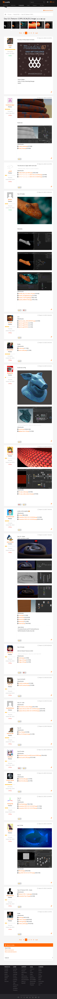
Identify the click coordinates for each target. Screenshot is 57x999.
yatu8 (10, 171)
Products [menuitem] (5, 5)
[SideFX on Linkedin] (38, 997)
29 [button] (42, 30)
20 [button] (32, 30)
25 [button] (38, 30)
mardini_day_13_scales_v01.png (26, 293)
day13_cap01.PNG (23, 323)
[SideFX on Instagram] (24, 997)
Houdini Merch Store (40, 977)
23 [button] (35, 30)
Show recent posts (9, 950)
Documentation (25, 979)
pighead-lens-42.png (23, 431)
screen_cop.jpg (22, 919)
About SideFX (40, 969)
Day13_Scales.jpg (22, 778)
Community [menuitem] (21, 5)
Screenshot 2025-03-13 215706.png (27, 808)
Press (39, 974)
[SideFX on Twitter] (21, 997)
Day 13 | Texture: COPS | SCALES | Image (27, 14)
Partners (7, 981)
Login (53, 2)
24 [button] (36, 30)
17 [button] (29, 30)
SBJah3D (10, 831)
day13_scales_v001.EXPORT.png (26, 321)
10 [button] (21, 30)
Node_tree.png (22, 148)
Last (36, 33)
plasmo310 (10, 454)
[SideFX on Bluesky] (27, 997)
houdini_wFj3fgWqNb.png (25, 295)
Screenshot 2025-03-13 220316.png (27, 519)
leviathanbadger (10, 105)
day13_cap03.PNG (23, 327)
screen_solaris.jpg (22, 923)
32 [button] (45, 30)
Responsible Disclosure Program (33, 983)
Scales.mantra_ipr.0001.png (25, 172)
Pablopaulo (10, 652)
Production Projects (15, 985)
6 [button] (16, 30)
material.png (21, 623)
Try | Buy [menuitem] (42, 5)
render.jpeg (21, 658)
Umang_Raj (10, 803)
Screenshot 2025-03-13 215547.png (27, 806)
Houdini (6, 969)
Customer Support (24, 969)
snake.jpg (20, 917)
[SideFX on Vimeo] (32, 997)
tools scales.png (22, 350)
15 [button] (26, 30)
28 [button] (41, 30)
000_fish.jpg (21, 870)
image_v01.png (22, 660)
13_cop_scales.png (23, 491)
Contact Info (40, 983)
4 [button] (14, 30)
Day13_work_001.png (24, 757)
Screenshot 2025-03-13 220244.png (27, 517)
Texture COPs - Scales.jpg (25, 894)
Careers (40, 972)
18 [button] (30, 30)
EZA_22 (10, 684)
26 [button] (39, 30)
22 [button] (34, 30)
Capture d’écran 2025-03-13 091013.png (28, 708)
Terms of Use (32, 969)
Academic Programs (15, 989)
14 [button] (25, 30)
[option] (8, 25)
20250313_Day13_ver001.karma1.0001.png (29, 755)
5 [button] (15, 30)
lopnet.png (21, 621)
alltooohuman (10, 895)
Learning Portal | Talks (15, 981)
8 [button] (19, 30)
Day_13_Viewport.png (24, 734)
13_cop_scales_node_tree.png (25, 494)
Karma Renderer (7, 975)
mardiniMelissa (10, 708)
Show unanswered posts (11, 951)
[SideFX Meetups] (30, 997)
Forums (10, 14)
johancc (10, 199)
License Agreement (32, 976)
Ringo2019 (10, 373)
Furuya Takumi (10, 780)
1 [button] (11, 30)
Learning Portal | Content (15, 976)
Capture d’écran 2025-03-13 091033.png (28, 710)
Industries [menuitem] (13, 5)
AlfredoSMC (10, 349)
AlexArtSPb (10, 919)
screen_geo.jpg (22, 921)
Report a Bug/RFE (24, 982)
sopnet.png (21, 619)
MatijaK (10, 322)
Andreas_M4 (10, 733)
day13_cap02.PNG (23, 325)
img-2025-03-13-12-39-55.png (26, 872)
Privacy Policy (31, 973)
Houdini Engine (6, 971)
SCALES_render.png (23, 683)
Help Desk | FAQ (24, 973)
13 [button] (24, 30)
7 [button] (17, 30)
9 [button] (20, 30)
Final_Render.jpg (22, 804)
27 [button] (40, 30)
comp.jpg (20, 615)
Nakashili (10, 757)
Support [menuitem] (35, 5)
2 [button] (12, 30)
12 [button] (23, 30)
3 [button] (13, 30)
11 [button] (22, 30)
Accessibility (33, 979)
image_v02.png (22, 662)
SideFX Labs (6, 978)
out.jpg (20, 515)
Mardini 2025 (16, 14)
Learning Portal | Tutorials (15, 970)
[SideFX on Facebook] (18, 997)
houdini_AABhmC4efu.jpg (25, 299)
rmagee (10, 45)
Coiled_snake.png (22, 146)
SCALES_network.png (23, 685)
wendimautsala (10, 516)
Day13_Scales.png (23, 780)
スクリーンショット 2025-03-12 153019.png (30, 176)
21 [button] (33, 30)
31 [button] (44, 30)
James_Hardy (10, 542)
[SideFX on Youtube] (36, 997)
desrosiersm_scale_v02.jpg (25, 706)
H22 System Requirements (25, 976)
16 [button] (27, 30)
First (20, 33)
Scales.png (21, 348)
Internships (41, 981)
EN (49, 2)
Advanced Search (48, 10)
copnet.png (21, 429)
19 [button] (31, 30)
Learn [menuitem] (28, 5)
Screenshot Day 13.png (24, 896)
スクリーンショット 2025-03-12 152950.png (30, 174)
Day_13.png (21, 732)
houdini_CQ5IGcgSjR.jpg (24, 297)
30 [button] (43, 30)
